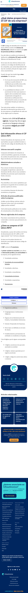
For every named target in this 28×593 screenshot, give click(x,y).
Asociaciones (9, 284)
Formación (17, 532)
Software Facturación (6, 534)
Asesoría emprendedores (7, 530)
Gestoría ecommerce (6, 526)
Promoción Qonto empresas (5, 539)
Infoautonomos (4, 14)
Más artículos (3, 10)
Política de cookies (14, 581)
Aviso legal (14, 579)
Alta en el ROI (5, 520)
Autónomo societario (19, 507)
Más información (9, 496)
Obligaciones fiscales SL (20, 509)
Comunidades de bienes (12, 276)
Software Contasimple (6, 536)
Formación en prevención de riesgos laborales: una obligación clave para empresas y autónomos (7, 403)
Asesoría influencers (6, 528)
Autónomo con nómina (19, 515)
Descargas (17, 530)
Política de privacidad (14, 577)
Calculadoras (17, 528)
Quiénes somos (5, 544)
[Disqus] (14, 461)
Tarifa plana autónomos (7, 504)
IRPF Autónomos (5, 518)
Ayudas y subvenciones (7, 532)
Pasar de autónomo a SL (20, 511)
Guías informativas (19, 526)
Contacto (4, 546)
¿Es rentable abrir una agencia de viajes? (7, 416)
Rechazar (14, 303)
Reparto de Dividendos (19, 513)
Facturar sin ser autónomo (7, 510)
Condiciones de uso (14, 583)
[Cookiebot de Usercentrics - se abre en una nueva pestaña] (21, 289)
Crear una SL (17, 504)
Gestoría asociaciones (6, 524)
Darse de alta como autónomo (6, 507)
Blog (14, 8)
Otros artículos (23, 11)
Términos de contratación (14, 585)
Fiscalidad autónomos (6, 516)
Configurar (13, 300)
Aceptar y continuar (14, 297)
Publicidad (4, 548)
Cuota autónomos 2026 (7, 512)
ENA (3, 550)
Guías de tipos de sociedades (18, 518)
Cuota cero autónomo (6, 514)
